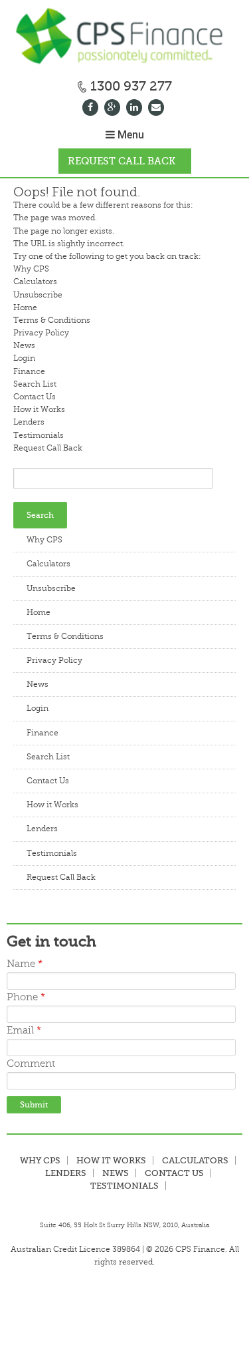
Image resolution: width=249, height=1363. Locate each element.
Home (25, 307)
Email (24, 1030)
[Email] (157, 108)
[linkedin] (135, 108)
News (24, 345)
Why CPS (31, 269)
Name (24, 964)
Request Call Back (121, 161)
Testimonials (38, 435)
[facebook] (92, 108)
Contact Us (34, 396)
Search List (34, 384)
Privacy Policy (41, 332)
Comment (31, 1064)
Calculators (35, 281)
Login (24, 358)
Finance (29, 371)
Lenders (28, 422)
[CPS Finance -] (124, 38)
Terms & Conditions (51, 320)
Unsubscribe (37, 294)
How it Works (39, 409)
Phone (26, 997)
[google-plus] (114, 108)
